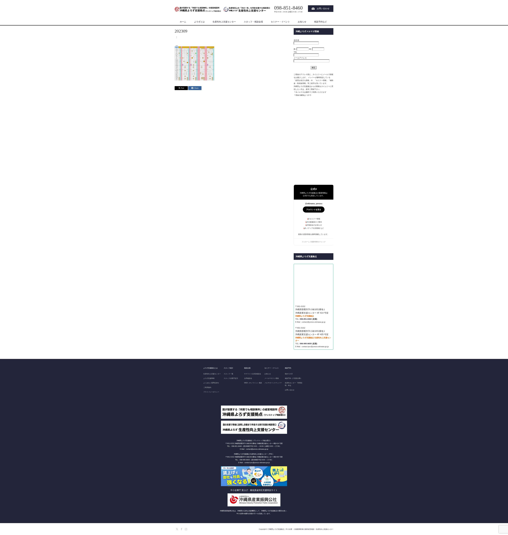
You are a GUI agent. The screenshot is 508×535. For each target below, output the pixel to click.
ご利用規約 (207, 387)
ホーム (183, 22)
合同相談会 (248, 378)
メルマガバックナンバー (273, 383)
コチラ (308, 95)
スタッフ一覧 (228, 374)
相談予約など (320, 22)
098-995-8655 (306, 344)
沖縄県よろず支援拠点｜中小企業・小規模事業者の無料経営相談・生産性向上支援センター (300, 529)
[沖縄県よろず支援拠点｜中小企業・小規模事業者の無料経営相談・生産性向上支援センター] (198, 8)
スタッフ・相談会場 (253, 22)
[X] (177, 529)
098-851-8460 (306, 319)
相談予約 (288, 368)
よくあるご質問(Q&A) (211, 383)
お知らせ (302, 22)
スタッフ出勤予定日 (231, 378)
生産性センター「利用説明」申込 (293, 384)
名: (310, 49)
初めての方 (289, 374)
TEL (295, 52)
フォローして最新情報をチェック (314, 242)
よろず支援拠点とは (210, 368)
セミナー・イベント (280, 22)
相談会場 (247, 368)
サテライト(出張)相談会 (252, 374)
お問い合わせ (323, 8)
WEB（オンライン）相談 (253, 383)
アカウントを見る (313, 209)
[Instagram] (186, 529)
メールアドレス (300, 58)
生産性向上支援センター (224, 22)
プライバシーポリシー (211, 392)
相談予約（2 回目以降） (293, 378)
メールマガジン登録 (271, 378)
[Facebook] (181, 529)
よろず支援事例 (208, 378)
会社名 (296, 40)
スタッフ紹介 (228, 368)
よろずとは (199, 22)
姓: (295, 49)
